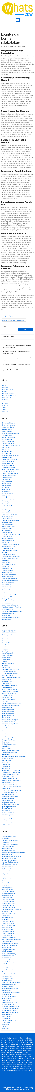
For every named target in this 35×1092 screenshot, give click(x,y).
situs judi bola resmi (15, 1064)
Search (4, 327)
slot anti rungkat (21, 1044)
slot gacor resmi (14, 1048)
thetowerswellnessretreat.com (11, 982)
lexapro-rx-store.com (8, 603)
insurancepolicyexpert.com (10, 469)
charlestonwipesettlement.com (11, 790)
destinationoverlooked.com (10, 805)
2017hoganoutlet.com (9, 635)
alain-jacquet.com (7, 675)
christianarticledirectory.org (11, 617)
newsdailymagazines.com (10, 844)
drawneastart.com (7, 929)
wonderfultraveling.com (9, 514)
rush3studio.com (7, 645)
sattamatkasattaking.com (10, 988)
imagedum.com (7, 980)
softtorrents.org (7, 952)
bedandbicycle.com (8, 921)
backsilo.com (6, 766)
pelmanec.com (6, 637)
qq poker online (16, 1068)
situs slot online (26, 1070)
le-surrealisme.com (8, 465)
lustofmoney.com (7, 815)
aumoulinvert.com (7, 577)
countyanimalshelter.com (10, 797)
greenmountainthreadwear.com (12, 780)
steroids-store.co (7, 538)
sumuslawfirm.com (8, 776)
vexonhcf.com (6, 453)
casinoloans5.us (7, 569)
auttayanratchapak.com (9, 685)
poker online (23, 1038)
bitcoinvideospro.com (9, 671)
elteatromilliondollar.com (10, 689)
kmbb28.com (6, 1018)
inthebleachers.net (8, 601)
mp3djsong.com (7, 431)
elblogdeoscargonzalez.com (11, 534)
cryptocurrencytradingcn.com (11, 786)
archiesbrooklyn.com (8, 526)
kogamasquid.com (7, 609)
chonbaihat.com (7, 532)
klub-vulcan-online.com (9, 946)
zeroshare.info (6, 490)
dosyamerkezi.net (7, 463)
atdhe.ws (5, 552)
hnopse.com (6, 811)
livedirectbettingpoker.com (10, 750)
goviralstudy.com (7, 589)
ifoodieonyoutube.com (9, 859)
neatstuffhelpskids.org (9, 506)
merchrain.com (6, 1016)
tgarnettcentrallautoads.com (11, 445)
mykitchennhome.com (9, 575)
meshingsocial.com (8, 734)
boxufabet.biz (6, 1000)
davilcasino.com (7, 881)
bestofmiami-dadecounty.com (11, 857)
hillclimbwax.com (7, 809)
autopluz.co (5, 449)
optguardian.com (7, 877)
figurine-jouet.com (8, 1004)
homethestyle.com (8, 891)
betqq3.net (5, 566)
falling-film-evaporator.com (10, 774)
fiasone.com (6, 742)
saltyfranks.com (7, 482)
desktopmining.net (8, 599)
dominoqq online (7, 389)
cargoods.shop (6, 667)
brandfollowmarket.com (9, 792)
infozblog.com (6, 530)
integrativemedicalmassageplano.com (14, 756)
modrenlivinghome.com (9, 1010)
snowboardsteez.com (8, 722)
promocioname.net (8, 516)
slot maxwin (24, 1042)
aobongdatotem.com (8, 851)
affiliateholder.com (8, 825)
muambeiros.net (7, 528)
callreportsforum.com (9, 1020)
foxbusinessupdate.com (9, 752)
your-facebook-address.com (11, 1006)
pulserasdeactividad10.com (10, 595)
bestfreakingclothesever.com (11, 772)
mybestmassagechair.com (10, 558)
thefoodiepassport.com (9, 579)
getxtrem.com (6, 730)
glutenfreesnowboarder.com (11, 970)
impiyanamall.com (7, 875)
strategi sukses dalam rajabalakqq (13, 320)
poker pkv (5, 387)
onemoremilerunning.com (10, 720)
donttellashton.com (8, 643)
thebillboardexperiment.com (11, 992)
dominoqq (5, 411)
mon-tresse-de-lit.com (9, 996)
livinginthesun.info (8, 663)
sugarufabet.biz (7, 998)
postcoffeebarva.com (8, 687)
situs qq (4, 391)
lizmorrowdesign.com (9, 972)
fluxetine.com (6, 562)
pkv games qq (15, 1070)
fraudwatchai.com (7, 883)
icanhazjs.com (6, 585)
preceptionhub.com (8, 846)
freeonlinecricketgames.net (10, 520)
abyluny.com (6, 1024)
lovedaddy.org (6, 754)
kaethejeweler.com (8, 986)
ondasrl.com (6, 966)
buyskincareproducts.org (10, 605)
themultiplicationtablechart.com (12, 611)
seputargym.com (7, 873)
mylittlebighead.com (8, 913)
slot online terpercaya (9, 395)
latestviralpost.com (8, 710)
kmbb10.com (6, 728)
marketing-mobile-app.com (10, 738)
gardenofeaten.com (8, 716)
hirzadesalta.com (7, 867)
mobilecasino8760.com (9, 564)
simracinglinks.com (8, 461)
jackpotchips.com (7, 935)
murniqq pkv (25, 1066)
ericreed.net (6, 560)
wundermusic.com (7, 897)
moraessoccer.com (8, 508)
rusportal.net (6, 659)
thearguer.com (6, 736)
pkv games (13, 1038)
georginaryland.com (8, 546)
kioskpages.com (7, 976)
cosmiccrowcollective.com (10, 673)
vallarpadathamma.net (9, 693)
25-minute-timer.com (8, 901)
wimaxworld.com (7, 518)
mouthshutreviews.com (9, 865)
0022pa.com (6, 488)
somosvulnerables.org (9, 954)
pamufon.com (6, 958)
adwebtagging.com (8, 799)
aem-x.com (5, 885)
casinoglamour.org (8, 613)
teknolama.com (7, 697)
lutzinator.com (6, 964)
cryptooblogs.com (7, 887)
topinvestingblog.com (9, 475)
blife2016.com (6, 968)
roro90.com (5, 647)
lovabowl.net (6, 838)
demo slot (5, 405)
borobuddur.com (7, 895)
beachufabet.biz (7, 994)
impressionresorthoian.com (11, 770)
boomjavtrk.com (7, 1026)
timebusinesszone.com (9, 817)
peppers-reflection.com (9, 819)
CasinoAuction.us (7, 571)
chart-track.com (7, 512)
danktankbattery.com (9, 744)
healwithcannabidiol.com (10, 974)
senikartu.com (6, 657)
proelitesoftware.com (9, 937)
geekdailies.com (7, 1014)
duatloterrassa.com (8, 956)
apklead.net (5, 1028)
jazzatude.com (6, 486)
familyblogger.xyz (7, 942)
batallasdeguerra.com (9, 502)
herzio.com (5, 649)
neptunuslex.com (7, 435)
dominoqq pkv (6, 397)
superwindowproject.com (10, 581)
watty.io (4, 661)
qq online (5, 399)
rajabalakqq (7, 316)
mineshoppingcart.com (9, 861)
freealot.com (6, 915)
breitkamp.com (6, 948)
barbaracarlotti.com (8, 597)
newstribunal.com (7, 842)
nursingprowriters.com (9, 778)
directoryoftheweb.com (9, 641)
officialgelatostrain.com (9, 984)
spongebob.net (7, 681)
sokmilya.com (6, 1022)
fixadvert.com (6, 447)
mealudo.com (6, 746)
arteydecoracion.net (8, 540)
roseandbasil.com (7, 548)
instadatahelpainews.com (10, 1012)
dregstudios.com (7, 504)
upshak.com (6, 764)
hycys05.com (6, 718)
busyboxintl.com (7, 683)
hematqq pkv (5, 1068)
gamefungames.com (8, 899)
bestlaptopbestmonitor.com (11, 544)
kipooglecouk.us (7, 573)
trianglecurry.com (7, 978)
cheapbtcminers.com (8, 907)
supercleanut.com (7, 919)
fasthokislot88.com (8, 931)
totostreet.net (6, 879)
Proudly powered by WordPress (12, 1088)
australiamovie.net (8, 427)
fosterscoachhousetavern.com (11, 703)
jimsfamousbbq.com (8, 423)
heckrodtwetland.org (8, 554)
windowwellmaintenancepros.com (12, 823)
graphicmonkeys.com (8, 925)
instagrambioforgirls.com (10, 724)
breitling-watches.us (8, 443)
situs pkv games (20, 1058)
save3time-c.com (7, 451)
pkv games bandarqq (20, 1050)
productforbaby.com (8, 699)
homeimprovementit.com (10, 840)
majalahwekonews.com (9, 633)
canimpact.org (6, 587)
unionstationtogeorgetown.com (12, 909)
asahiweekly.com (7, 917)
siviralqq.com (6, 768)
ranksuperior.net (7, 801)
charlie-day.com (7, 748)
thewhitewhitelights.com (10, 550)
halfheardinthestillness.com (11, 556)
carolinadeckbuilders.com (10, 473)
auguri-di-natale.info (8, 437)
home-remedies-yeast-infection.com (13, 853)
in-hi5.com (5, 651)
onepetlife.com (6, 990)
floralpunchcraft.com (8, 740)
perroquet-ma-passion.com (10, 1008)
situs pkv (5, 403)
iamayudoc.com (7, 911)
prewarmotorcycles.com (9, 459)
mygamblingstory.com (9, 631)
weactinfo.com (6, 732)
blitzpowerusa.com (8, 714)
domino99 (4, 1040)
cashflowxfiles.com (8, 726)
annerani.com (6, 484)
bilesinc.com (6, 492)
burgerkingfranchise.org (10, 691)
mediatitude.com (7, 457)
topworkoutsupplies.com (10, 863)
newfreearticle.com (8, 712)
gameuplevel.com (7, 889)
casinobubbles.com (8, 871)
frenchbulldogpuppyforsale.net (12, 607)
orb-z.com (5, 701)
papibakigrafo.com (8, 583)
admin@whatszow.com (9, 46)
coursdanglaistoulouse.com (10, 433)
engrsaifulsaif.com (8, 905)
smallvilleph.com (7, 498)
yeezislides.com (7, 849)
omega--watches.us (8, 441)
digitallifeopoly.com (8, 869)
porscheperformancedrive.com (11, 960)
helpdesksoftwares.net (9, 836)
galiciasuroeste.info (8, 500)
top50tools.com (7, 478)
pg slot (11, 1042)
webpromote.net (7, 536)
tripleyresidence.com (8, 950)
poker (4, 407)
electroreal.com (7, 855)
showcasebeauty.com (8, 467)
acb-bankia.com (7, 760)
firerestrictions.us (7, 524)
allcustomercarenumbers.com (11, 940)
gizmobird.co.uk (7, 429)
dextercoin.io (6, 615)
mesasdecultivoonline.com (10, 706)
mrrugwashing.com (8, 758)
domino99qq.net (7, 639)
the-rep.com (6, 480)
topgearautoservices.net (10, 1002)
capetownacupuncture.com (10, 669)
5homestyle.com (7, 619)
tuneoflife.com (6, 821)
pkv (3, 401)
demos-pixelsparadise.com (10, 455)
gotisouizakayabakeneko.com (11, 677)
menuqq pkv (5, 1038)
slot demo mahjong (8, 393)
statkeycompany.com (8, 471)
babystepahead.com (8, 803)
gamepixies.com (7, 927)
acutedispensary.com (8, 782)
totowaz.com (6, 788)
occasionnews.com (8, 813)
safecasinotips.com (8, 933)
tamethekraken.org (8, 962)
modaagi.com (6, 496)
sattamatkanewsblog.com (10, 784)
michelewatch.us (7, 439)
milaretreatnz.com (8, 494)
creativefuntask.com (8, 903)
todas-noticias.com (8, 655)
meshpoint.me (6, 679)
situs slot (12, 1044)
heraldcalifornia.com (8, 923)
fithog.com (5, 542)
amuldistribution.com (8, 893)
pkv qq (4, 385)
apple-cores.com (7, 593)
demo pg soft (20, 1062)
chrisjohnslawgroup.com (10, 944)
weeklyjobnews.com (8, 794)
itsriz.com (5, 665)
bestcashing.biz (7, 522)
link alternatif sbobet (12, 1066)
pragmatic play (11, 1046)
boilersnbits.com (7, 708)
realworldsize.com (7, 695)
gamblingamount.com (9, 807)
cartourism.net (6, 591)
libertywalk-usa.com (8, 425)
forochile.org (6, 510)
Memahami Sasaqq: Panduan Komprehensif (17, 364)
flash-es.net (5, 762)
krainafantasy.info (8, 653)
